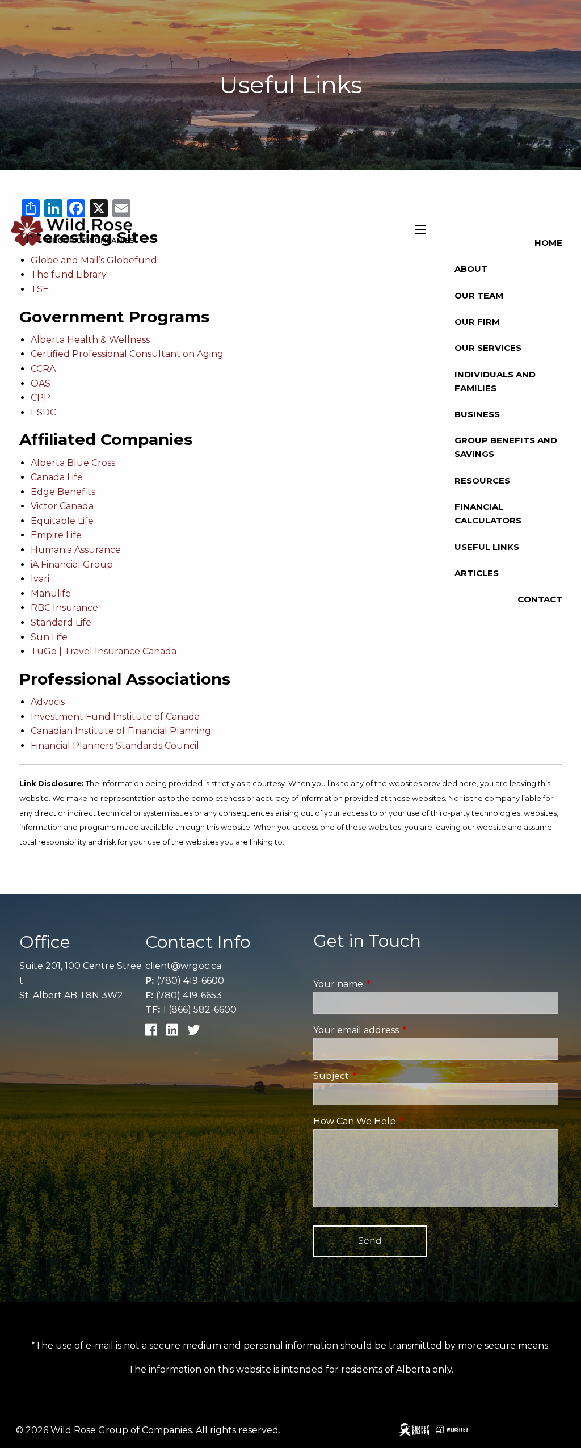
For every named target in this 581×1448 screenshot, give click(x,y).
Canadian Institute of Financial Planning (121, 730)
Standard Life (61, 622)
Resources (482, 480)
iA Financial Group (72, 564)
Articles (476, 573)
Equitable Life (62, 520)
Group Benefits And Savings (505, 447)
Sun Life (49, 637)
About (470, 268)
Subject (378, 1076)
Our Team (478, 295)
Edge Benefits (63, 491)
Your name (385, 984)
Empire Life (56, 535)
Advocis (48, 701)
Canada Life (57, 477)
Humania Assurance (76, 549)
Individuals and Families (495, 381)
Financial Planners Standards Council (115, 745)
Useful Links (486, 547)
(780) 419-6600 (190, 980)
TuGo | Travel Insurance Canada (103, 651)
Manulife (51, 593)
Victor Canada (62, 506)
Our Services (487, 347)
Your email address (403, 1030)
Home (548, 242)
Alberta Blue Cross (73, 463)
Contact (539, 599)
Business (477, 414)
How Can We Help (402, 1121)
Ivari (40, 578)
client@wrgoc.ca (183, 965)
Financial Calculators (487, 513)
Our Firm (477, 321)
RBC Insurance (64, 607)
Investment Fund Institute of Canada (115, 716)
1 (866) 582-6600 (200, 1009)
